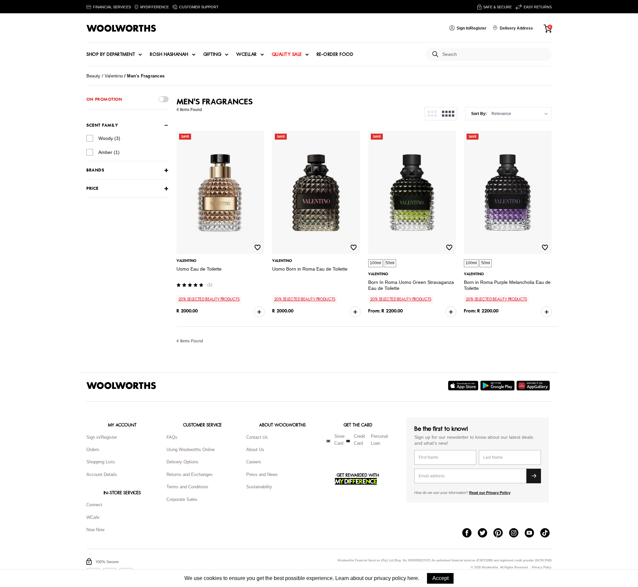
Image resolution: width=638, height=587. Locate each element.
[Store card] (328, 441)
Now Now (95, 529)
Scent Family (102, 125)
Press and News (262, 474)
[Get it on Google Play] (498, 386)
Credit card (359, 440)
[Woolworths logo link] (121, 28)
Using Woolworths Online (190, 449)
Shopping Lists (100, 461)
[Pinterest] (501, 533)
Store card (339, 440)
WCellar (246, 54)
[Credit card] (348, 441)
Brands (95, 170)
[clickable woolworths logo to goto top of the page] (121, 385)
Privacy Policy (542, 567)
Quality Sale (287, 54)
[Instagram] (517, 533)
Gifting (212, 54)
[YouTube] (532, 533)
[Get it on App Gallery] (534, 386)
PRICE (92, 188)
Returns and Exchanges (189, 474)
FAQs (171, 437)
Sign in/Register (101, 437)
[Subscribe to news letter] (533, 476)
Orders (92, 449)
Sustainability (259, 486)
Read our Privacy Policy (489, 493)
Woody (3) (109, 138)
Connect (94, 504)
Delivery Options (182, 461)
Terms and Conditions (187, 486)
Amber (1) (109, 152)
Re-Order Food (335, 54)
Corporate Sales (181, 499)
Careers (253, 461)
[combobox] (494, 54)
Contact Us (257, 437)
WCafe (92, 517)
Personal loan (379, 440)
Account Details (101, 474)
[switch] (163, 99)
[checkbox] (89, 138)
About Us (255, 449)
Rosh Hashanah (169, 54)
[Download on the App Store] (464, 386)
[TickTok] (548, 533)
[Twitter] (485, 533)
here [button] (412, 578)
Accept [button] (440, 578)
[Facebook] (470, 533)
